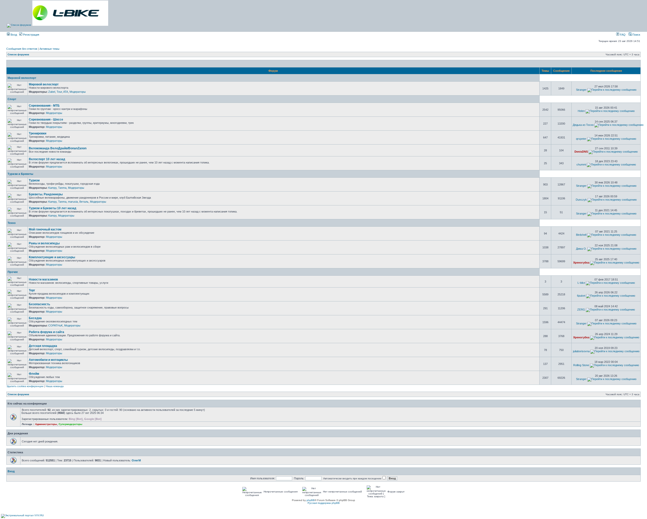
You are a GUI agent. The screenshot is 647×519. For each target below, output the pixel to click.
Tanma (62, 187)
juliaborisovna (581, 351)
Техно (12, 222)
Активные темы (49, 48)
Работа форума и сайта (46, 332)
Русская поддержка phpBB (324, 503)
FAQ (622, 34)
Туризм (34, 180)
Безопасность (39, 304)
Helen (581, 110)
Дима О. (581, 248)
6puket (581, 295)
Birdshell (581, 234)
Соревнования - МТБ (44, 105)
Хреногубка (581, 262)
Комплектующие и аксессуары (52, 257)
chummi (581, 164)
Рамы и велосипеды (44, 243)
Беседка (35, 318)
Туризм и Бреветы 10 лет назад (52, 208)
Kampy (52, 187)
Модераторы (78, 91)
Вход (13, 34)
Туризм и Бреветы (20, 173)
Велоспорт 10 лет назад (47, 159)
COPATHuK (55, 325)
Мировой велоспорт (22, 77)
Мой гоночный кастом (45, 229)
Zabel (51, 91)
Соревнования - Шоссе (46, 119)
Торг (32, 290)
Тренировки (37, 133)
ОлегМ (136, 460)
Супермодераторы (70, 424)
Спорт (12, 99)
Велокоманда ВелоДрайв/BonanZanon (57, 148)
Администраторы (46, 424)
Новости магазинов (43, 279)
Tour (59, 91)
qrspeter (581, 138)
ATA (65, 91)
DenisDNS (581, 151)
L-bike (581, 282)
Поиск (636, 34)
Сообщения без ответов (21, 48)
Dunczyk (581, 199)
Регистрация (30, 34)
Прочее (13, 271)
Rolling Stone (581, 365)
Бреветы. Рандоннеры (46, 194)
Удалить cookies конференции (25, 386)
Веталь (83, 201)
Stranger (581, 89)
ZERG (581, 309)
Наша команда (55, 386)
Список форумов (18, 54)
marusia (73, 201)
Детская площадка (43, 346)
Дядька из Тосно (583, 124)
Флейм (34, 373)
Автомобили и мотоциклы (48, 360)
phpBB (311, 500)
